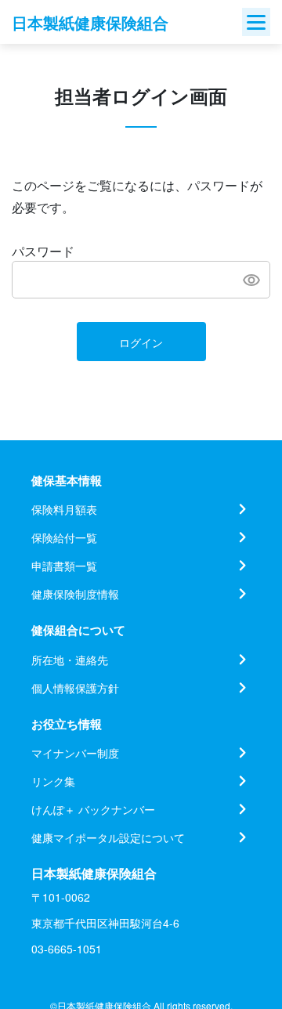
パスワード (43, 251)
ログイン (141, 342)
